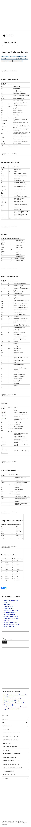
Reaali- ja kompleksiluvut (6, 58)
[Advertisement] (15, 15)
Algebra (25, 56)
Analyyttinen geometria (11, 610)
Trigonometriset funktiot (6, 61)
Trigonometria (8, 606)
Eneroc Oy (4, 824)
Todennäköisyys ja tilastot (11, 618)
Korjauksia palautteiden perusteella (14, 703)
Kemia (4, 722)
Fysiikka (5, 719)
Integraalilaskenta (9, 614)
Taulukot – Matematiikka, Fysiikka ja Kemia (12, 821)
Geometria (7, 604)
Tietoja (4, 778)
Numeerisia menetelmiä (11, 616)
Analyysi (14, 58)
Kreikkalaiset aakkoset (18, 61)
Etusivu (5, 715)
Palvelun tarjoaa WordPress (9, 822)
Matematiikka (7, 726)
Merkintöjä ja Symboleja (11, 600)
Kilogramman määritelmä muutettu (14, 701)
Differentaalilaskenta (10, 612)
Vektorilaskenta (8, 608)
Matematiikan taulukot (11, 596)
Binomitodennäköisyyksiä (11, 624)
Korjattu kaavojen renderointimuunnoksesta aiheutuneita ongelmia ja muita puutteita (15, 707)
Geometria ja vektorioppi (17, 56)
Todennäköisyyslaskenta (22, 58)
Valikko (10, 42)
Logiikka (6, 620)
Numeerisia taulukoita (10, 622)
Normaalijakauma (9, 626)
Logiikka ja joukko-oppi (6, 56)
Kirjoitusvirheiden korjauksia (12, 699)
